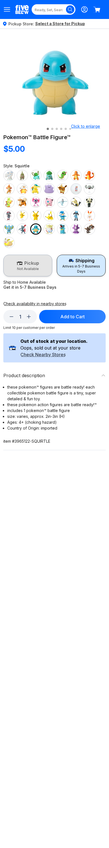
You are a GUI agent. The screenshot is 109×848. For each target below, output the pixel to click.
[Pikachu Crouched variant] (49, 215)
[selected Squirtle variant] (35, 229)
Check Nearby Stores (43, 335)
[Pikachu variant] (22, 215)
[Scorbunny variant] (89, 215)
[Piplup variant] (62, 215)
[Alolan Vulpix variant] (9, 175)
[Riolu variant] (76, 215)
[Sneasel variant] (22, 229)
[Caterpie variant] (62, 175)
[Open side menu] (7, 9)
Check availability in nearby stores (35, 292)
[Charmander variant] (76, 175)
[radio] (27, 262)
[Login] (84, 9)
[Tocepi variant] (49, 229)
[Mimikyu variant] (76, 202)
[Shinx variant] (9, 229)
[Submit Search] (70, 9)
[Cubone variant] (22, 188)
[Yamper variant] (9, 242)
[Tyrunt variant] (89, 229)
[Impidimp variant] (35, 202)
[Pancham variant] (89, 202)
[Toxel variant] (76, 229)
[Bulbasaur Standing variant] (49, 175)
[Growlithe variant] (22, 202)
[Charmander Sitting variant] (89, 175)
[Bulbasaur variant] (35, 175)
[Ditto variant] (49, 188)
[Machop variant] (62, 202)
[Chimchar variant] (9, 188)
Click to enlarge (85, 126)
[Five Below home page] (22, 9)
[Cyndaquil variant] (35, 188)
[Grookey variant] (9, 202)
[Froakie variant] (76, 188)
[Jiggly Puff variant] (49, 202)
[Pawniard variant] (9, 215)
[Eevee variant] (62, 188)
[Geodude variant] (89, 188)
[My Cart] (97, 9)
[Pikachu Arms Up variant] (35, 215)
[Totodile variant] (62, 229)
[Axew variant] (22, 175)
